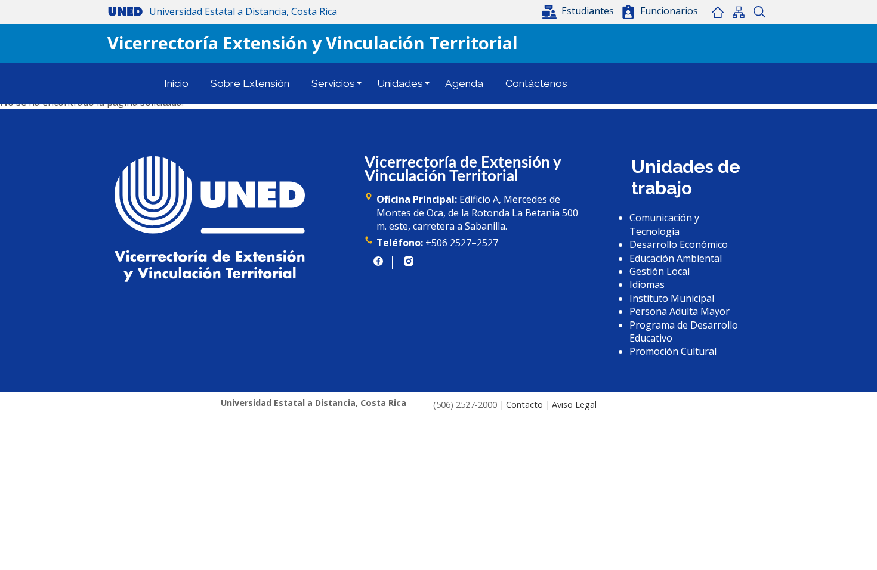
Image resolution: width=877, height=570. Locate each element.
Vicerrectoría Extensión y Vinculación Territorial (312, 42)
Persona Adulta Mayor (679, 311)
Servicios (333, 83)
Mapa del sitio (738, 12)
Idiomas (647, 284)
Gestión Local (659, 271)
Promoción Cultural (673, 351)
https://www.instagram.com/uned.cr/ (408, 261)
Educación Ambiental (675, 258)
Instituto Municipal (671, 298)
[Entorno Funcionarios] (628, 12)
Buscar (759, 12)
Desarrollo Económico (678, 244)
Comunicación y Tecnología (664, 224)
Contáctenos (536, 83)
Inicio (717, 12)
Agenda (464, 83)
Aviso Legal (574, 404)
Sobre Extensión (250, 83)
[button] (579, 10)
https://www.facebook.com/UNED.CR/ (378, 261)
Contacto (524, 404)
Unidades (400, 83)
